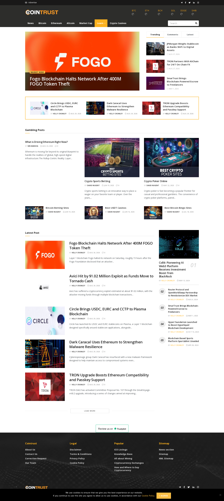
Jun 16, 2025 (129, 212)
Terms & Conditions (81, 454)
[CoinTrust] (36, 487)
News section (166, 449)
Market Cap (85, 23)
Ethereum (56, 23)
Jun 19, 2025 (108, 185)
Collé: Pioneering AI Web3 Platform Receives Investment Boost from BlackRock (172, 269)
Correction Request (35, 458)
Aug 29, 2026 (75, 113)
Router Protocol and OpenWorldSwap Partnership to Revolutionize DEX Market (183, 292)
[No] (220, 494)
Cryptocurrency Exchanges (129, 462)
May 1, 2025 (193, 315)
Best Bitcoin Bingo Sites (178, 207)
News (31, 23)
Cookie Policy (77, 462)
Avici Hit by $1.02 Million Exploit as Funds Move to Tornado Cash (111, 278)
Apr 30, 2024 (193, 345)
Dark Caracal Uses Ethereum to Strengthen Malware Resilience (120, 106)
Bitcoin (42, 23)
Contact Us (31, 454)
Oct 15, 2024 (193, 332)
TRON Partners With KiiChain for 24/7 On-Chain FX (183, 63)
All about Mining (123, 458)
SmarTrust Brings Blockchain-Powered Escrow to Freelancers (182, 81)
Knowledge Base (123, 454)
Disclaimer (75, 449)
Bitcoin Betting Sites (57, 207)
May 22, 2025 (168, 185)
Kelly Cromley (59, 113)
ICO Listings (120, 449)
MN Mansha (33, 146)
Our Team (30, 462)
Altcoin (71, 23)
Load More (89, 411)
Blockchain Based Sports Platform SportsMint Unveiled (183, 340)
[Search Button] (196, 23)
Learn (100, 23)
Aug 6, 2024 (193, 299)
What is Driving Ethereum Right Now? (46, 142)
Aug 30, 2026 (94, 252)
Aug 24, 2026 (47, 146)
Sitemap (163, 454)
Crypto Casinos (118, 23)
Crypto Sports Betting (97, 181)
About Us (30, 449)
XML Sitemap (166, 458)
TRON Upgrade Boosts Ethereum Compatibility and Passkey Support (176, 106)
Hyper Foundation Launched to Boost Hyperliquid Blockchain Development (182, 325)
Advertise (32, 2)
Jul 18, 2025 (188, 212)
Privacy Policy (77, 458)
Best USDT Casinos (115, 207)
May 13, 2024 (184, 280)
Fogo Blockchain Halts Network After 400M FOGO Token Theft (75, 81)
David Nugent (93, 185)
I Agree (164, 495)
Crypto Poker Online (155, 181)
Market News (37, 72)
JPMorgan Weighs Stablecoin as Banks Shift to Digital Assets (183, 47)
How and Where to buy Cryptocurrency (126, 469)
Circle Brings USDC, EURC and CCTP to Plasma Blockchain (64, 106)
